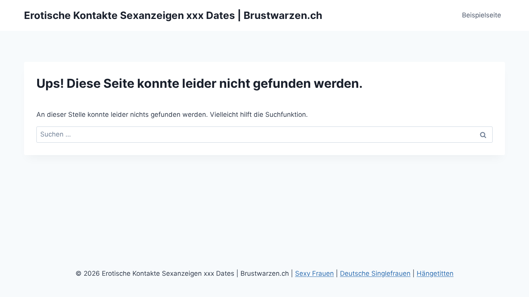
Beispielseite (481, 15)
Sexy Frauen (314, 273)
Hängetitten (435, 273)
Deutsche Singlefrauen (375, 273)
